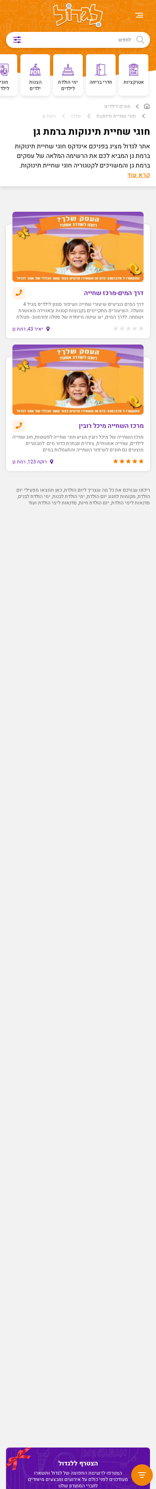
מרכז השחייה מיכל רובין (111, 426)
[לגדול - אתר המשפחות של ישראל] (77, 16)
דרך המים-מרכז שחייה (114, 293)
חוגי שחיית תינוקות (116, 116)
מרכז (76, 116)
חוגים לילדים (117, 106)
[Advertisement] (76, 857)
